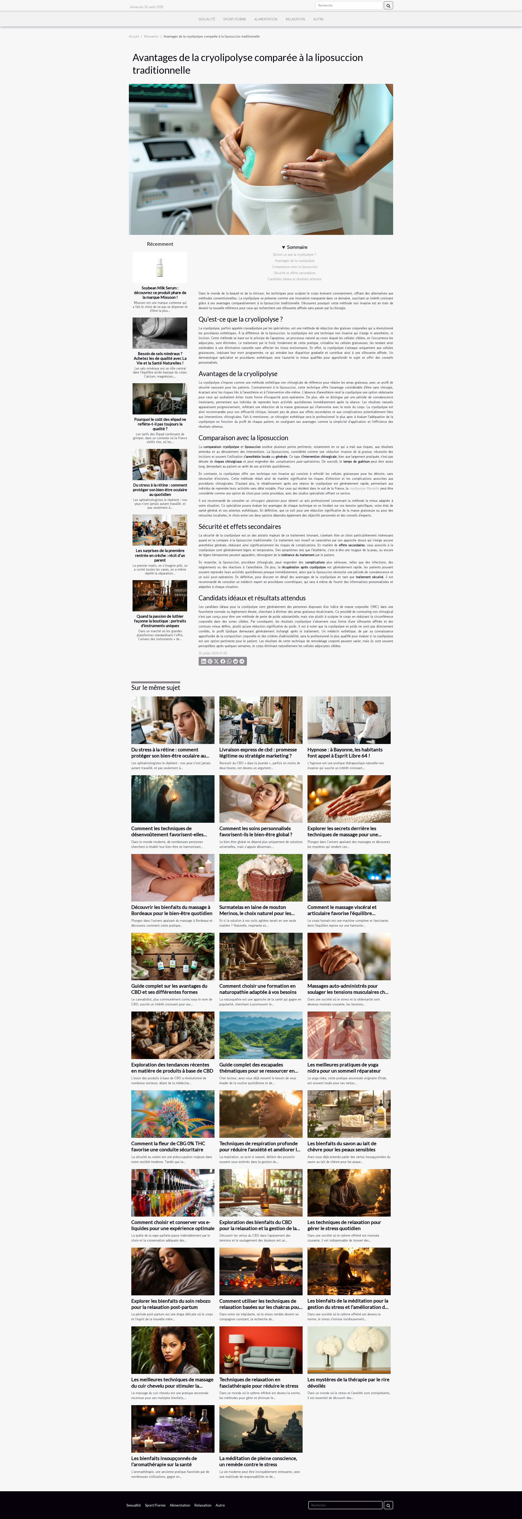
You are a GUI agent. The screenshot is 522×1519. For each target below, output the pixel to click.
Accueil (134, 36)
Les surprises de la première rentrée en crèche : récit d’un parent (160, 555)
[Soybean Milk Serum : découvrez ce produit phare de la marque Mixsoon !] (160, 267)
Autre (318, 19)
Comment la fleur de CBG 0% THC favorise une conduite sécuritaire (168, 1146)
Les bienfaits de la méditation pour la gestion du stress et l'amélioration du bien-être (347, 1307)
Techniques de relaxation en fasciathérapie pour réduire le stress (258, 1382)
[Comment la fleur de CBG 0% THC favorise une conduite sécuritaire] (173, 1113)
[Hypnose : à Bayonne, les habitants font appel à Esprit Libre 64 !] (349, 719)
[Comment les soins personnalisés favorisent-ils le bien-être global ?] (261, 798)
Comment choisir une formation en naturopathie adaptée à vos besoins (257, 989)
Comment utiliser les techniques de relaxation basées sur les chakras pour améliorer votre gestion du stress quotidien (260, 1310)
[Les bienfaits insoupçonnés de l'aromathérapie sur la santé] (173, 1428)
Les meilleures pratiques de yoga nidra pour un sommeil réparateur (344, 1068)
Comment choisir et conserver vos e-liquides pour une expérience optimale (173, 1225)
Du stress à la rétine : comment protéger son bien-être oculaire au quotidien (160, 490)
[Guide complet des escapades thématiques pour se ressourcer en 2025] (261, 1034)
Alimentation (266, 19)
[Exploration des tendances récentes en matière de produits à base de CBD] (173, 1034)
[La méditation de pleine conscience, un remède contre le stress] (261, 1428)
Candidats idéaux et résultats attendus (295, 278)
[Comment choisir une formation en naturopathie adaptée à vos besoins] (261, 956)
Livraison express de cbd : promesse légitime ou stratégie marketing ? (258, 752)
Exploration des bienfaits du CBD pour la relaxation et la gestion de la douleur (257, 1228)
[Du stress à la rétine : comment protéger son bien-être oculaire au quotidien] (160, 464)
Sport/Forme (234, 19)
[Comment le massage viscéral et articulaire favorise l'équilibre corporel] (349, 877)
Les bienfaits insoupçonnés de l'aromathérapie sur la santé (164, 1461)
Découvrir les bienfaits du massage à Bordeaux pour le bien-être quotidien (171, 910)
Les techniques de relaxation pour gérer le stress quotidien (344, 1225)
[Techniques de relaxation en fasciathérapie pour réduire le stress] (261, 1349)
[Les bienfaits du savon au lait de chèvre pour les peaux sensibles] (349, 1113)
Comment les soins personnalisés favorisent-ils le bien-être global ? (255, 831)
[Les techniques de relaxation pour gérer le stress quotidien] (349, 1192)
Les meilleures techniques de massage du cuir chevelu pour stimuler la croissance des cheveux (172, 1385)
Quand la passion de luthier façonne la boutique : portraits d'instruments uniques (160, 621)
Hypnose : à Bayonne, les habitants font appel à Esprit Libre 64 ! (345, 752)
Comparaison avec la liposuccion (295, 266)
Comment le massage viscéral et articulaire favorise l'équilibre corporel (342, 913)
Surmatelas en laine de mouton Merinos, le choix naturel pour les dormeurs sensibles (255, 913)
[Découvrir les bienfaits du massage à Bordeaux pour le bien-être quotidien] (173, 877)
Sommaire (297, 247)
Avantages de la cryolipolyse (294, 260)
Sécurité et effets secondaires (295, 272)
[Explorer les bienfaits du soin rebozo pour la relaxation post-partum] (173, 1270)
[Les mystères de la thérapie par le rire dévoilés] (349, 1349)
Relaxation (295, 19)
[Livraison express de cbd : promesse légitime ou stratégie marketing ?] (261, 719)
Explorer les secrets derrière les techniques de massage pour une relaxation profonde (342, 834)
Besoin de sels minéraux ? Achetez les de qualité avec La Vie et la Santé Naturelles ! (160, 358)
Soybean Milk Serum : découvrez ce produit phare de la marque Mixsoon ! (160, 292)
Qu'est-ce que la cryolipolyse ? (294, 254)
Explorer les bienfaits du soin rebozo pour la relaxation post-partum (170, 1304)
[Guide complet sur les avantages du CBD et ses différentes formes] (173, 956)
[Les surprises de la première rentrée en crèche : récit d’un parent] (160, 530)
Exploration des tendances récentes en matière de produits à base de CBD (172, 1068)
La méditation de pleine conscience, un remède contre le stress (258, 1461)
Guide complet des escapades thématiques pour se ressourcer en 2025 (257, 1071)
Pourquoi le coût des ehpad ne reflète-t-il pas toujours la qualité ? (160, 424)
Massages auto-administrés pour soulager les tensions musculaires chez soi (348, 992)
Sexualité (206, 19)
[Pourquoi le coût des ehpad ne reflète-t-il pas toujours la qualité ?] (160, 398)
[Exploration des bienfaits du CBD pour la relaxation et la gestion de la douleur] (261, 1192)
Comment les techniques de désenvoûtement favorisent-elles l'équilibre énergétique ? (167, 834)
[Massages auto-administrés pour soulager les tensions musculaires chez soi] (349, 956)
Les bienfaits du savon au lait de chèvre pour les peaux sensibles (341, 1146)
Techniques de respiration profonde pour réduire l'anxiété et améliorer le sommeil (259, 1149)
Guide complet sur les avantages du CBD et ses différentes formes (169, 989)
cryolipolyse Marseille (364, 488)
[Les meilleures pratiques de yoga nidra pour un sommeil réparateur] (349, 1034)
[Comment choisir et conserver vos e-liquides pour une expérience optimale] (173, 1192)
